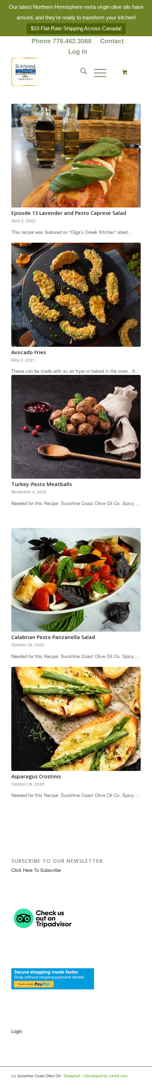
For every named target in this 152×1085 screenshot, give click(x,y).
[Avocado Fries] (76, 295)
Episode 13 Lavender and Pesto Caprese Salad (68, 213)
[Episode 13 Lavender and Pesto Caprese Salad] (76, 156)
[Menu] (96, 72)
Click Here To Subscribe (36, 870)
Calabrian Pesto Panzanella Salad (53, 637)
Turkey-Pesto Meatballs (41, 484)
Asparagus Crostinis (36, 776)
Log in (77, 51)
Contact (112, 40)
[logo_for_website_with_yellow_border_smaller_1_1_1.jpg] (63, 72)
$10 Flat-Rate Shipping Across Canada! (76, 28)
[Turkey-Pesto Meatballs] (76, 427)
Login (16, 1031)
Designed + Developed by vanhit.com (96, 1075)
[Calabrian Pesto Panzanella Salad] (76, 580)
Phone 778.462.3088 (61, 40)
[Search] (80, 72)
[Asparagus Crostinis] (76, 719)
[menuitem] (61, 41)
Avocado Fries (28, 352)
